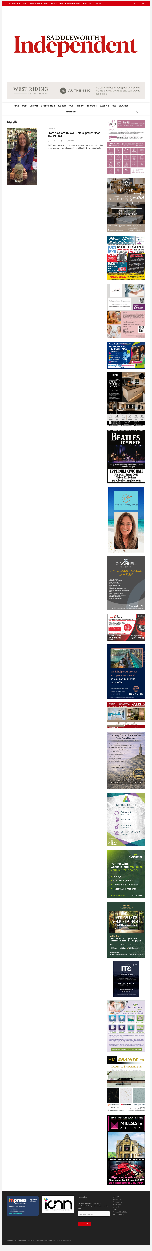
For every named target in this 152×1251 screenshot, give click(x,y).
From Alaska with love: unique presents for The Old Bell (74, 134)
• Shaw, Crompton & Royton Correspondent (66, 3)
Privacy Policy (118, 1214)
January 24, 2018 (68, 141)
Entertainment (48, 106)
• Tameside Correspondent (92, 3)
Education (123, 106)
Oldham (81, 106)
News (16, 106)
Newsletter (117, 1204)
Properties (92, 106)
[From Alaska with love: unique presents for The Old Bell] (26, 156)
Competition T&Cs (120, 1212)
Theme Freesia (39, 1240)
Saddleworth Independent (16, 1240)
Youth (71, 106)
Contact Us (117, 1199)
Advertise (116, 1207)
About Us (116, 1197)
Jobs (114, 106)
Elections (104, 106)
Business (62, 106)
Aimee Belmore (54, 141)
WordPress (48, 1240)
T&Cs (115, 1209)
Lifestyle (34, 106)
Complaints (117, 1202)
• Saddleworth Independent (39, 3)
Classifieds (71, 112)
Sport (24, 106)
